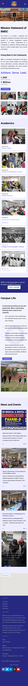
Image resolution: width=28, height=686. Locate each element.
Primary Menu (25, 4)
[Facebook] (3, 669)
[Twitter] (7, 669)
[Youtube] (18, 669)
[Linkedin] (11, 669)
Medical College (6, 148)
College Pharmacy (7, 195)
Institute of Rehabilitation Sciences (12, 172)
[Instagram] (14, 669)
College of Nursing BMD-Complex (13, 247)
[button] (5, 89)
